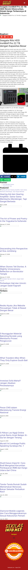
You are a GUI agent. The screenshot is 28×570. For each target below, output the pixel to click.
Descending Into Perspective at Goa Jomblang (13, 249)
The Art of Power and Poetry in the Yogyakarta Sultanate (13, 219)
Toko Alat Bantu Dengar (8, 184)
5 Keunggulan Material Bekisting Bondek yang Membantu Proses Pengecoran (11, 337)
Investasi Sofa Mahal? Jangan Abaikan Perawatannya (10, 383)
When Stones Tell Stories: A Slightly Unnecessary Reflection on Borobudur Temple (13, 270)
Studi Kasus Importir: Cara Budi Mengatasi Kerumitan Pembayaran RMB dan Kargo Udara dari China (13, 467)
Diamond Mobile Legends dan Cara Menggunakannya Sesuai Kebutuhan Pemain (13, 513)
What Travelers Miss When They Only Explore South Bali (13, 359)
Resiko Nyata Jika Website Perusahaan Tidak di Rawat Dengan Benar (13, 308)
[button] (24, 3)
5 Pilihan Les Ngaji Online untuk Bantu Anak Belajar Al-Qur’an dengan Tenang (13, 435)
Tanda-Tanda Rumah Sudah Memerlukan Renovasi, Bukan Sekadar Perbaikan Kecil (13, 488)
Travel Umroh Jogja (7, 186)
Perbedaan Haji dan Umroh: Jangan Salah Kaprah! (13, 284)
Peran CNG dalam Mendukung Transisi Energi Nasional (13, 410)
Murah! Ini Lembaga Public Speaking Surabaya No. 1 (12, 444)
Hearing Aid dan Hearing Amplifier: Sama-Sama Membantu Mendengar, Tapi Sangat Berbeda (13, 198)
